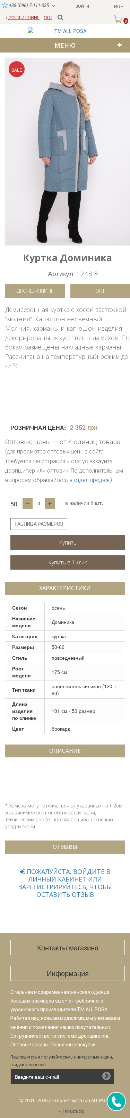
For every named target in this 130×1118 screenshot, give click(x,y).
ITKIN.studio (72, 1111)
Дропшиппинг (35, 291)
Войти (82, 6)
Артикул (60, 273)
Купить (68, 542)
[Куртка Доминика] (67, 152)
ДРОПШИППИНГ (23, 17)
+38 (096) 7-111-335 (28, 5)
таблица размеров (38, 524)
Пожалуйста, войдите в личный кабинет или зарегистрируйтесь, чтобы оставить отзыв (65, 883)
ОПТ (48, 17)
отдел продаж (92, 480)
